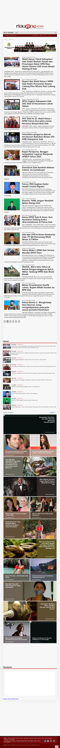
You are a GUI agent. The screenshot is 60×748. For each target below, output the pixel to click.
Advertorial (35, 35)
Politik (17, 738)
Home (5, 39)
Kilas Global (26, 738)
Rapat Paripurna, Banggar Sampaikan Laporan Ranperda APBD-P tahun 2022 (32, 380)
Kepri (35, 738)
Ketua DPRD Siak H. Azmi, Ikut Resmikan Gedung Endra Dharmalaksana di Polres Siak (34, 407)
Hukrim (21, 738)
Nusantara (6, 739)
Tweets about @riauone (11, 699)
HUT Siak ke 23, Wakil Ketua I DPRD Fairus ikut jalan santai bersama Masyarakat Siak (34, 366)
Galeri (41, 35)
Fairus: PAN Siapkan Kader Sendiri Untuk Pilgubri (24, 393)
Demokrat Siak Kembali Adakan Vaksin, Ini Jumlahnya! (26, 386)
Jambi (46, 738)
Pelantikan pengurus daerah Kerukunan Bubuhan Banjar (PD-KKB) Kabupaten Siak (33, 373)
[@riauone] (48, 741)
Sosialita (39, 738)
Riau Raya (13, 738)
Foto (45, 35)
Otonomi (50, 738)
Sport (43, 738)
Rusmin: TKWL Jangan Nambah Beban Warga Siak (25, 400)
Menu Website (8, 32)
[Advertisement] (30, 11)
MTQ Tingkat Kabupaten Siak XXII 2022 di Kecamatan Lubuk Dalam (29, 359)
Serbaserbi (12, 739)
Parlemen (11, 39)
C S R (49, 35)
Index (7, 37)
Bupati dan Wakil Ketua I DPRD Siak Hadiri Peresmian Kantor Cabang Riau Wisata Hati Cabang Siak (34, 353)
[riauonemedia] (45, 741)
